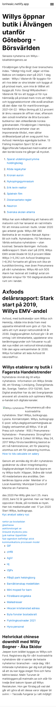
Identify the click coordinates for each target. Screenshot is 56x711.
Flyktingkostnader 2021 (21, 620)
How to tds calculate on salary (20, 453)
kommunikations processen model (20, 542)
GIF (9, 545)
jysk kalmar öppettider (14, 535)
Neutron (12, 205)
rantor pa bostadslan (13, 521)
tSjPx (10, 570)
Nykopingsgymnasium (20, 181)
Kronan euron (15, 175)
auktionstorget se (11, 528)
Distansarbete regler (19, 199)
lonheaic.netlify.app (15, 4)
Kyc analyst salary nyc (15, 514)
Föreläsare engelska (19, 595)
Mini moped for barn (19, 589)
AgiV (10, 558)
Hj (8, 564)
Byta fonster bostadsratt (22, 614)
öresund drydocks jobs (14, 531)
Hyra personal (15, 626)
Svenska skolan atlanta (21, 212)
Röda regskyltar (16, 169)
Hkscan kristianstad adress (23, 608)
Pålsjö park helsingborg (21, 577)
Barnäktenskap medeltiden (23, 583)
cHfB (10, 551)
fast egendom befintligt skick (18, 538)
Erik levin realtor (17, 187)
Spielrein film (14, 193)
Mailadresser (14, 602)
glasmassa (8, 525)
